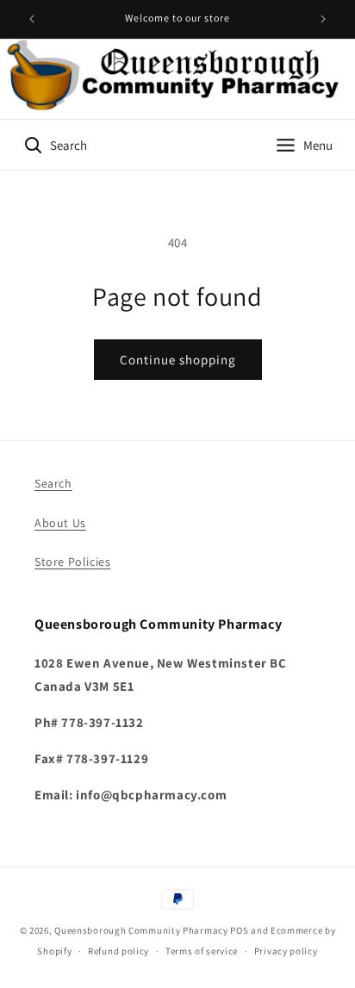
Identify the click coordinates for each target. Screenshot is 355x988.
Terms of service (201, 951)
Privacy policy (286, 951)
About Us (60, 523)
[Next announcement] (323, 19)
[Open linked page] (177, 79)
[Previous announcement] (32, 19)
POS (239, 930)
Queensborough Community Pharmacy (140, 930)
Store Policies (72, 561)
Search (53, 483)
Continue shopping (178, 359)
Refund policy (118, 951)
